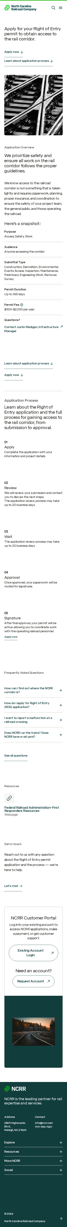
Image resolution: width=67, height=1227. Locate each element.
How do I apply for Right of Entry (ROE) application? (26, 705)
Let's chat (11, 886)
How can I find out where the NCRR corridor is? (28, 690)
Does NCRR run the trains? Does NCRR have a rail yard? (26, 734)
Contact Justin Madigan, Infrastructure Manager (31, 329)
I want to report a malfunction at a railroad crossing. (28, 720)
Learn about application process (26, 61)
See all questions (16, 755)
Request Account (30, 981)
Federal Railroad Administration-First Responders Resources (31, 809)
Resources (11, 1151)
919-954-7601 (43, 1126)
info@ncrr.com (44, 1123)
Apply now (11, 52)
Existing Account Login (30, 953)
